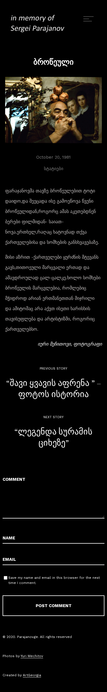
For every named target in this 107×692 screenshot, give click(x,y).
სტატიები (53, 168)
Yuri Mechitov (32, 656)
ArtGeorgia (32, 675)
